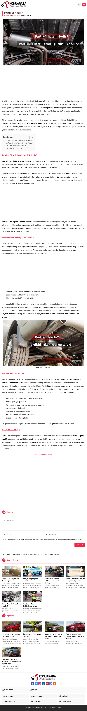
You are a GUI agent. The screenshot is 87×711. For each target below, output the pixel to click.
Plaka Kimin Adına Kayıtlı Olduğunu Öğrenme (75, 580)
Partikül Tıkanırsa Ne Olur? (17, 146)
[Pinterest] (47, 683)
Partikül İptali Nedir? (15, 148)
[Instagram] (39, 683)
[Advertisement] (43, 83)
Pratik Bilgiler (16, 15)
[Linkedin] (43, 683)
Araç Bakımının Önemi (43, 455)
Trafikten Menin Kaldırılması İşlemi (30, 605)
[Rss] (54, 683)
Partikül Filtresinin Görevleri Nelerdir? (18, 140)
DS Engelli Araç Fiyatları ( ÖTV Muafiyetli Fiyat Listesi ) (54, 636)
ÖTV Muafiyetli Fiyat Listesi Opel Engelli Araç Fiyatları (75, 636)
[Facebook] (32, 683)
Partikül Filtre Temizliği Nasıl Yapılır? (20, 143)
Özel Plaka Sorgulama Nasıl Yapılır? (10, 580)
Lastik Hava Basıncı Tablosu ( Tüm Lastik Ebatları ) (52, 581)
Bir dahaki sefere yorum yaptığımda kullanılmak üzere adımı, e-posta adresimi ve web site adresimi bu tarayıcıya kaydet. (43, 540)
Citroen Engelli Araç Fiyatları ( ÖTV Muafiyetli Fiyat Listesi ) (11, 661)
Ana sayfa (7, 15)
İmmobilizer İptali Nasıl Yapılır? (32, 635)
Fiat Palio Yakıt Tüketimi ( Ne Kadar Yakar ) (11, 635)
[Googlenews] (50, 683)
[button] (30, 137)
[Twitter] (36, 683)
